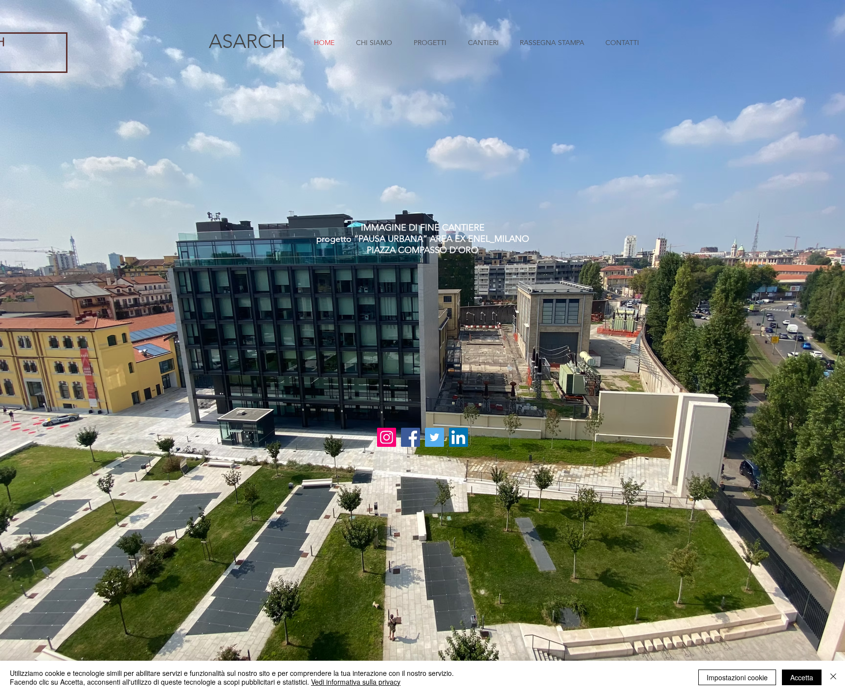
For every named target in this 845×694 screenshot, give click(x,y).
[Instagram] (386, 437)
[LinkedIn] (458, 437)
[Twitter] (434, 437)
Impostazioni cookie (737, 677)
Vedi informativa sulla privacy (355, 682)
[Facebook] (410, 437)
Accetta (801, 677)
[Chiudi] (833, 677)
